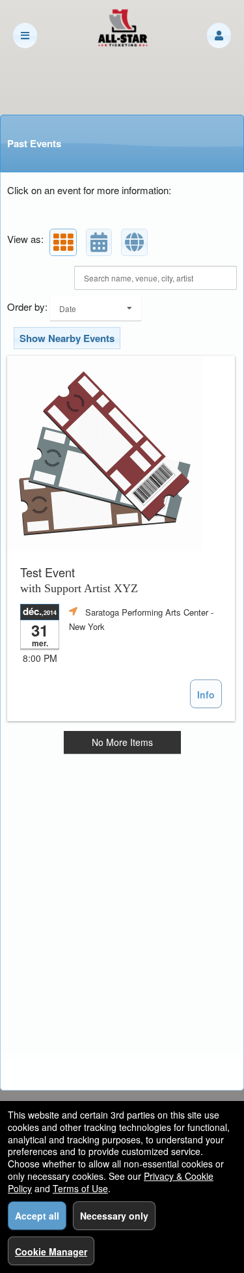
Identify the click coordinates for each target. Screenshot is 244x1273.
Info (206, 694)
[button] (219, 35)
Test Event (79, 579)
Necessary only (114, 1215)
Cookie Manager (51, 1251)
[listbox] (95, 308)
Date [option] (67, 308)
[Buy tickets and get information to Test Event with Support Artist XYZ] (121, 453)
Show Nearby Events (67, 338)
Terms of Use (80, 1188)
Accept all (37, 1215)
